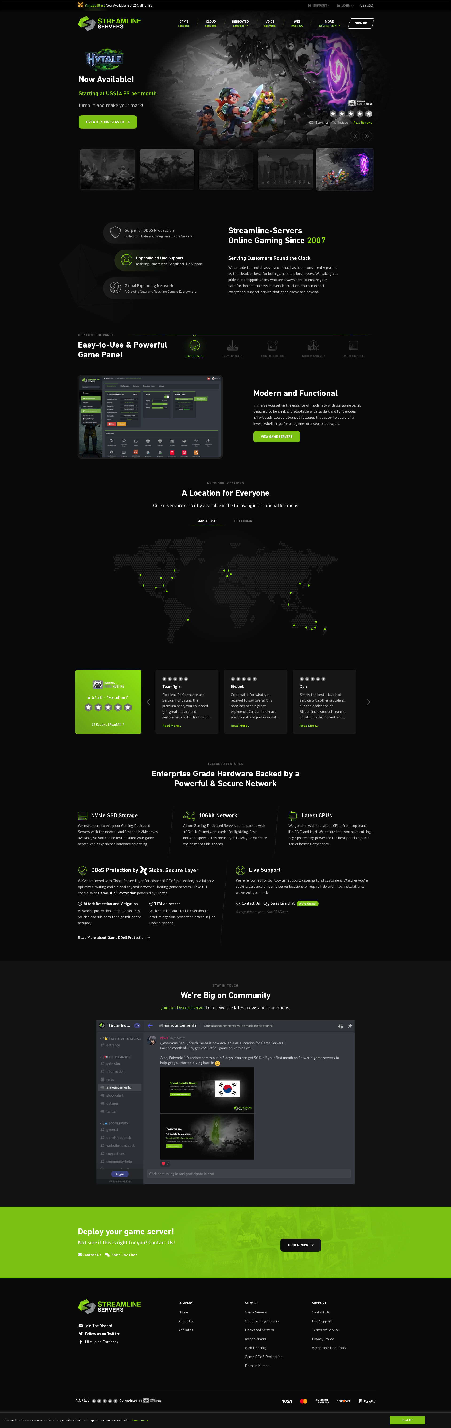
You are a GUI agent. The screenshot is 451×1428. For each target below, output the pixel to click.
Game (184, 23)
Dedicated (240, 23)
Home (183, 1312)
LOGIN (345, 5)
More (328, 23)
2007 (316, 241)
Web (297, 23)
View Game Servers (277, 437)
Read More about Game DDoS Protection (112, 937)
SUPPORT (319, 5)
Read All (115, 724)
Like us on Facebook (101, 1341)
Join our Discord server (183, 1007)
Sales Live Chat (293, 903)
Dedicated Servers (259, 1330)
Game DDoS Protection (117, 893)
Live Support (322, 1321)
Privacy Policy (323, 1339)
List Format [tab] (244, 520)
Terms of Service (325, 1330)
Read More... (351, 725)
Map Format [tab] (207, 520)
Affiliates (185, 1330)
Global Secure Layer (173, 871)
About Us (185, 1321)
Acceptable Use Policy (329, 1348)
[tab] (163, 233)
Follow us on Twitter (102, 1333)
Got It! (407, 1420)
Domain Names (257, 1365)
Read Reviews (363, 122)
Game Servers (256, 1312)
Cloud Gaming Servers (262, 1321)
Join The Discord (98, 1325)
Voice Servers (255, 1339)
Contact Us (250, 903)
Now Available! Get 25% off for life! (119, 5)
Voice (270, 23)
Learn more (140, 1420)
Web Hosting (255, 1348)
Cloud (211, 23)
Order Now (298, 1245)
